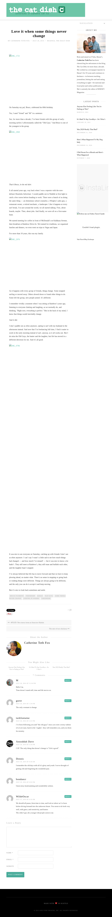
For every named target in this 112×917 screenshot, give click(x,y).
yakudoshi (45, 598)
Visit (85, 239)
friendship (30, 596)
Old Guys (49, 596)
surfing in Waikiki (31, 598)
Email (10, 859)
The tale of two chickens (58, 629)
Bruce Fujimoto (17, 596)
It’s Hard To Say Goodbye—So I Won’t (91, 119)
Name (9, 853)
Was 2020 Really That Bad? (61, 667)
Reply (68, 680)
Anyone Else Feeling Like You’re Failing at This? (89, 107)
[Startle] (91, 214)
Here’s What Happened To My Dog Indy (90, 140)
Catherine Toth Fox (20, 41)
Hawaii (40, 596)
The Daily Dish (63, 41)
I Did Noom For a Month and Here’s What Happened (90, 153)
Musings (51, 41)
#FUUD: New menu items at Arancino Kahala (27, 622)
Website (10, 866)
